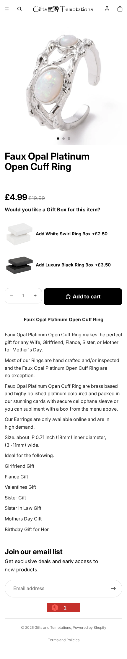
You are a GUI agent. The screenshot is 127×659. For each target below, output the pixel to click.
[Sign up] (113, 588)
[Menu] (7, 9)
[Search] (19, 8)
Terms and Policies (63, 640)
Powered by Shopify (89, 627)
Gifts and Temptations (53, 627)
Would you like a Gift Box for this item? (52, 210)
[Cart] (119, 8)
